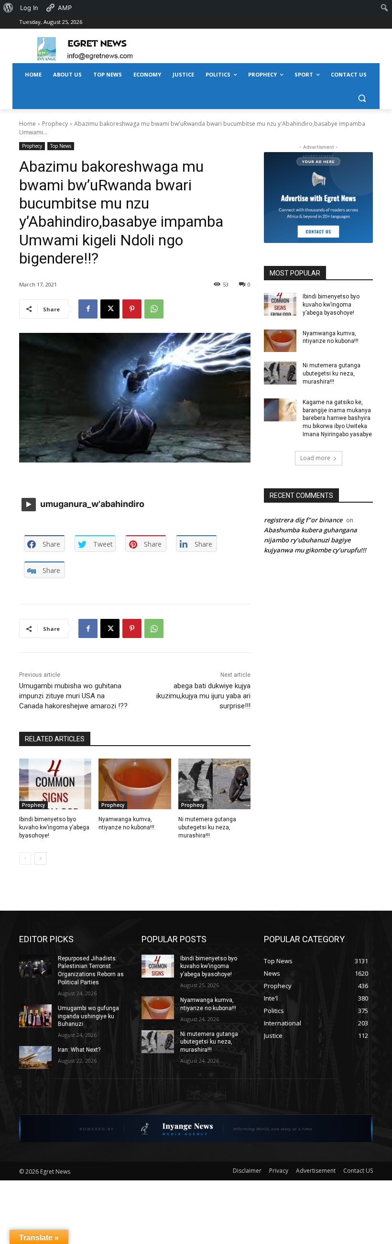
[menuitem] (8, 7)
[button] (361, 98)
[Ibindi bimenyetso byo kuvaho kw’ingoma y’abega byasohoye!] (55, 784)
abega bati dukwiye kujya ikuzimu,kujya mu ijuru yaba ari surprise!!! (203, 696)
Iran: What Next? (79, 1049)
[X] (110, 309)
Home (27, 124)
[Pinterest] (132, 309)
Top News (60, 146)
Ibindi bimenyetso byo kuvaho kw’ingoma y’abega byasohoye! (54, 827)
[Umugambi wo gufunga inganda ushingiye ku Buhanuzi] (35, 1015)
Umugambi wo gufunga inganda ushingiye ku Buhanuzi (88, 1016)
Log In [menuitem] (29, 7)
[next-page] (40, 858)
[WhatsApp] (153, 309)
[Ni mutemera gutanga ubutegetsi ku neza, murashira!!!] (214, 784)
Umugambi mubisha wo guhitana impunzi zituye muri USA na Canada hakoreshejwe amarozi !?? (73, 696)
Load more (315, 458)
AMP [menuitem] (65, 7)
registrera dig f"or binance (303, 520)
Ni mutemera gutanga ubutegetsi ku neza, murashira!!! (207, 827)
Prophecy (55, 124)
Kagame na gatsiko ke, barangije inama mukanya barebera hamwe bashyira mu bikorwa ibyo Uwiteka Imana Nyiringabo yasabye (337, 418)
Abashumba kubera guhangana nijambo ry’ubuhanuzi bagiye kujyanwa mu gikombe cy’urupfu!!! (315, 540)
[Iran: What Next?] (35, 1057)
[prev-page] (25, 858)
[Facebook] (88, 309)
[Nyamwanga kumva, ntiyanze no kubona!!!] (134, 784)
